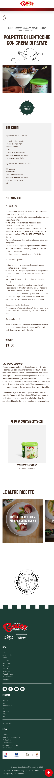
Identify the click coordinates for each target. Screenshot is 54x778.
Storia (5, 658)
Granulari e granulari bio (34, 28)
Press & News (8, 674)
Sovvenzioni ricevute (11, 745)
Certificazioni (8, 734)
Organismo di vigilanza (11, 737)
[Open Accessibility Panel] (49, 773)
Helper (5, 716)
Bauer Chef (7, 663)
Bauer (5, 652)
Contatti (6, 679)
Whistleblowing (9, 748)
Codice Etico (8, 740)
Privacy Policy (8, 773)
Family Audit (7, 742)
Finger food (31, 31)
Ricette (5, 668)
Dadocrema (7, 666)
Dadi (4, 703)
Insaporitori (7, 706)
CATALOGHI (7, 724)
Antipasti (22, 31)
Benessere (7, 671)
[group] (23, 521)
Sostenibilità (7, 655)
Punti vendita (8, 676)
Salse (5, 714)
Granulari (6, 711)
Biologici (6, 708)
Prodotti (6, 660)
